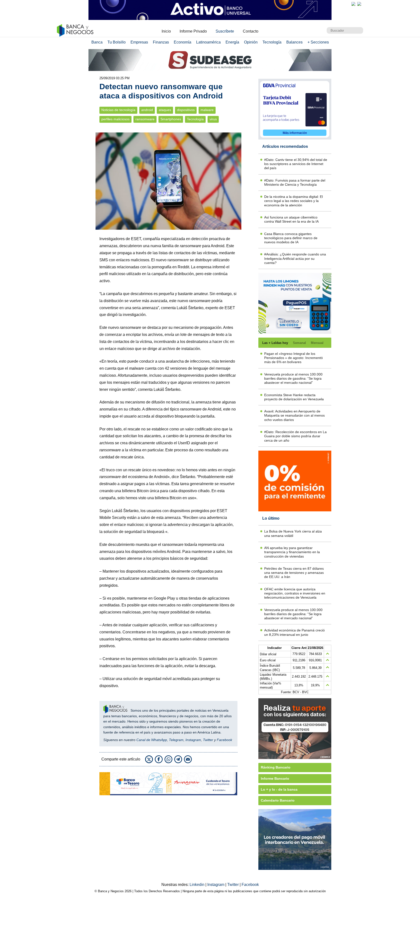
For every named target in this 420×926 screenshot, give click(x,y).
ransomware (145, 119)
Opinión (251, 42)
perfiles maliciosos (115, 119)
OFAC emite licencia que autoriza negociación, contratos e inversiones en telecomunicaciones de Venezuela (294, 593)
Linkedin (197, 884)
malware (207, 110)
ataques (165, 110)
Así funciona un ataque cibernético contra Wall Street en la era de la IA (291, 219)
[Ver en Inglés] (353, 4)
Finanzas (161, 42)
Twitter (208, 740)
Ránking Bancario (275, 767)
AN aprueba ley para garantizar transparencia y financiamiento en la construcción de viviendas (292, 552)
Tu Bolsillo (116, 42)
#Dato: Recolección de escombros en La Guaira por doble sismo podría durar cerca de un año (295, 436)
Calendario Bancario (278, 800)
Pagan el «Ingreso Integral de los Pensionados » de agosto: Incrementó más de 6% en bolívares (293, 358)
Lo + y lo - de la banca (279, 789)
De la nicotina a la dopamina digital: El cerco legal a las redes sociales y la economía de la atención (293, 201)
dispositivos (186, 110)
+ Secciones (318, 42)
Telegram (176, 740)
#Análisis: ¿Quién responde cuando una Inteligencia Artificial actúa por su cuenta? (295, 258)
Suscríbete (225, 31)
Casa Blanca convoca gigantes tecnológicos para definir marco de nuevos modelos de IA (290, 238)
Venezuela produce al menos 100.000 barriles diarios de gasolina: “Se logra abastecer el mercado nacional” (293, 378)
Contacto (250, 31)
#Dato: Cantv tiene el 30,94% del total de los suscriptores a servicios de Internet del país (295, 164)
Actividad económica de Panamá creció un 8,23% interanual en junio (294, 632)
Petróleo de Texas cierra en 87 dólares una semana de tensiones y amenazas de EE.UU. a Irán (294, 573)
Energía (232, 42)
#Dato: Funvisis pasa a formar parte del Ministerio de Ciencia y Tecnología (294, 182)
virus (213, 119)
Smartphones (170, 119)
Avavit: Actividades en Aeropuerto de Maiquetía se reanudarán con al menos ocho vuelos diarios (294, 415)
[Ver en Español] (359, 4)
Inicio (166, 31)
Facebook (224, 740)
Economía (182, 42)
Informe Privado (193, 31)
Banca (97, 42)
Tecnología (271, 42)
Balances (294, 42)
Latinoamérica (208, 42)
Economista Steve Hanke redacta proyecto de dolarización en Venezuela (294, 397)
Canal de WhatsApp (151, 740)
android (147, 110)
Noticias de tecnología (118, 110)
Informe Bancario (275, 778)
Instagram (193, 740)
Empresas (139, 42)
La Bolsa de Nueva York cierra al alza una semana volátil (293, 533)
